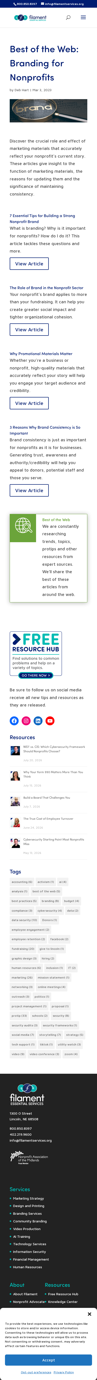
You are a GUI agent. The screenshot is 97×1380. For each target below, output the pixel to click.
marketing (22, 977)
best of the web (46, 891)
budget (71, 901)
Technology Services (29, 1244)
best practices (24, 901)
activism (46, 882)
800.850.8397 (27, 4)
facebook (59, 939)
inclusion (54, 968)
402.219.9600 (21, 1134)
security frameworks (60, 1025)
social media (23, 1035)
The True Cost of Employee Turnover (48, 818)
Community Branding (30, 1221)
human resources (26, 968)
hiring (48, 958)
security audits (25, 1025)
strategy (74, 1035)
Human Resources (27, 1267)
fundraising (23, 949)
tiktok (46, 1044)
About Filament (25, 1294)
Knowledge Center (63, 1301)
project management (29, 1006)
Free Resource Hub (63, 1294)
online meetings (51, 987)
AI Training (21, 1236)
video (18, 1054)
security (61, 1015)
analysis (19, 891)
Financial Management (31, 1259)
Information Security (29, 1251)
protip (19, 1015)
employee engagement (30, 929)
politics (42, 996)
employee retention (28, 939)
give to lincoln (52, 949)
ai (62, 882)
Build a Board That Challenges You (46, 797)
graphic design (24, 958)
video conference (44, 1054)
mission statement (53, 977)
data (72, 910)
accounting (22, 882)
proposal (60, 1006)
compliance (22, 910)
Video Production (27, 1229)
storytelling (50, 1035)
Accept (48, 1360)
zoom (71, 1054)
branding (50, 901)
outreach (20, 996)
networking (22, 987)
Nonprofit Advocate (29, 1301)
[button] (89, 1314)
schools (40, 1015)
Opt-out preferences (36, 1372)
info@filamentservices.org (31, 1140)
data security (24, 920)
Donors (49, 920)
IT (72, 968)
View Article (29, 263)
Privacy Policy (64, 1372)
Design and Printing (28, 1206)
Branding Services (27, 1213)
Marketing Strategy (28, 1198)
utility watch (69, 1044)
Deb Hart (22, 90)
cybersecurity (50, 910)
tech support (23, 1044)
